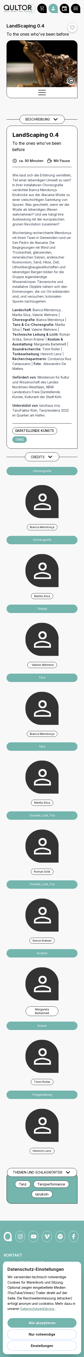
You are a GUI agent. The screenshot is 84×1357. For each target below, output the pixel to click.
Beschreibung (37, 119)
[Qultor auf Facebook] (73, 1236)
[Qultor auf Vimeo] (47, 1236)
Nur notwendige (42, 1334)
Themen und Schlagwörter (37, 1172)
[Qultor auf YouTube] (33, 1236)
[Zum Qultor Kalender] (64, 8)
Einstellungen (42, 1346)
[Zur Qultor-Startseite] (8, 1236)
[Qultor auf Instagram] (20, 1236)
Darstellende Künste (34, 431)
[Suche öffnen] (30, 8)
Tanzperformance (51, 1184)
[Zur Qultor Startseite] (15, 8)
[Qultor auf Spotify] (60, 1236)
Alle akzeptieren (42, 1323)
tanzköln (42, 1194)
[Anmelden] (53, 8)
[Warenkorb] (42, 8)
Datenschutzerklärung (37, 1309)
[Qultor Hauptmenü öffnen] (75, 8)
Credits (38, 457)
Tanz (19, 439)
